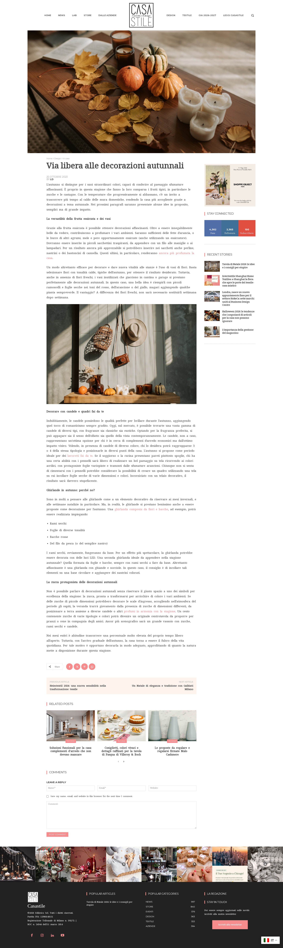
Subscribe (247, 221)
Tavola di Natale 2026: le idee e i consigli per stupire (238, 266)
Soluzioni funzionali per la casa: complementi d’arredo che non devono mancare (71, 751)
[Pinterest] (84, 666)
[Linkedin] (52, 935)
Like (213, 221)
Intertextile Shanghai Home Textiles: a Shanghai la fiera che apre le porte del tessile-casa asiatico (238, 281)
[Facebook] (69, 666)
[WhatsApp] (92, 666)
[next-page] (124, 762)
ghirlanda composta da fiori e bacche (141, 509)
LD (52, 179)
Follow (230, 221)
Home (49, 158)
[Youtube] (62, 935)
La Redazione (216, 893)
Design (57, 158)
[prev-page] (118, 762)
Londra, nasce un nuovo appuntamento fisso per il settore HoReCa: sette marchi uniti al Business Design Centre (238, 299)
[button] (252, 15)
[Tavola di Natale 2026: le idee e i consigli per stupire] (212, 266)
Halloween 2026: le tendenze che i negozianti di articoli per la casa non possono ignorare (238, 316)
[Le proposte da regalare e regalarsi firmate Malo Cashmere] (172, 725)
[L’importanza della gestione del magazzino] (212, 331)
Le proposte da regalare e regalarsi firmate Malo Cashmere (172, 751)
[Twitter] (77, 666)
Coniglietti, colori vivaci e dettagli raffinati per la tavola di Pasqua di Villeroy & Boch (122, 751)
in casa (66, 158)
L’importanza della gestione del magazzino (238, 331)
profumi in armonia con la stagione (149, 611)
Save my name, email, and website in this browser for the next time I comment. (92, 796)
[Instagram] (42, 935)
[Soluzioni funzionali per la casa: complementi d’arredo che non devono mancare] (71, 725)
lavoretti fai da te (80, 455)
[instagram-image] (17, 864)
